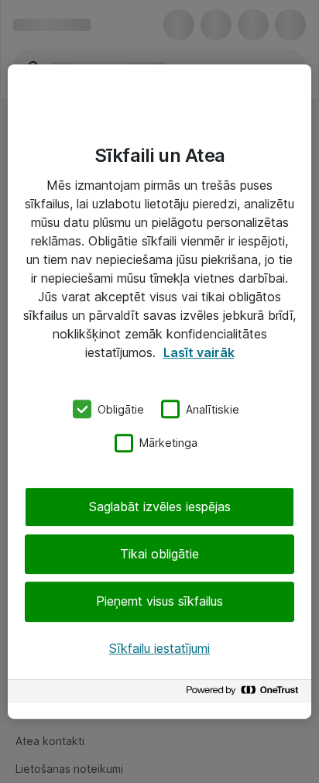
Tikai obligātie (159, 553)
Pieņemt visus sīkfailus (159, 602)
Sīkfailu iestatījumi (159, 648)
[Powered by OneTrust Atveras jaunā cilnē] (245, 693)
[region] (159, 391)
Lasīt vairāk (199, 352)
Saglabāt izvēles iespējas (160, 506)
